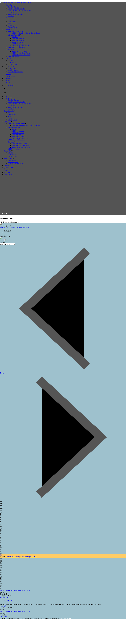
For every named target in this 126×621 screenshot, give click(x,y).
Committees (11, 12)
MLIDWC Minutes (18, 40)
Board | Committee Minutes (16, 9)
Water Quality (10, 66)
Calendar (7, 165)
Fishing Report (12, 120)
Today (2, 373)
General (10, 60)
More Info (3, 606)
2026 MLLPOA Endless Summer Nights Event (14, 227)
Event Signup (10, 85)
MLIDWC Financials (18, 44)
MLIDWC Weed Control (19, 51)
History (10, 25)
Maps (9, 23)
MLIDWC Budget (17, 42)
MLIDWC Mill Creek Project (21, 53)
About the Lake (11, 18)
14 (1, 555)
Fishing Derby (12, 156)
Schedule (15, 37)
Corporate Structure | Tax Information (19, 10)
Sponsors (7, 169)
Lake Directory (12, 62)
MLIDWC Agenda (18, 38)
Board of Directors (13, 7)
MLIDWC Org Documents (16, 47)
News (10, 20)
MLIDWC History (13, 149)
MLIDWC (9, 29)
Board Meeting (8, 601)
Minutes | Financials (14, 35)
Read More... (4, 617)
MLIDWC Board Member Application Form (26, 33)
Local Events (12, 22)
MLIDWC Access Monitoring (21, 55)
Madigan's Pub (4, 597)
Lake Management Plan (15, 72)
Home (30, 3)
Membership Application (15, 14)
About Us (9, 5)
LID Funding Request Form (20, 46)
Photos (6, 171)
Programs (11, 49)
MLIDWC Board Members (16, 31)
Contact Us (9, 58)
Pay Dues (7, 172)
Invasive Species (13, 70)
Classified (11, 109)
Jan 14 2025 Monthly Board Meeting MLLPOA (22, 556)
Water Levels (12, 68)
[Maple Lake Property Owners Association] (13, 2)
